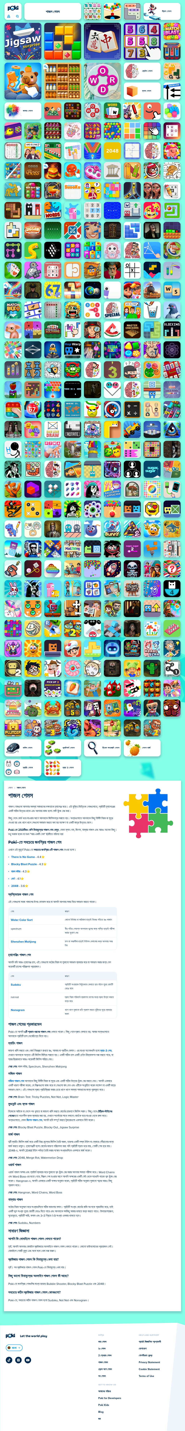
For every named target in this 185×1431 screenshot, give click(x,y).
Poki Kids (103, 1405)
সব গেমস (102, 1376)
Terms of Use (146, 1376)
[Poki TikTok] (9, 1360)
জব (99, 1419)
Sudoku (16, 984)
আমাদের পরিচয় (104, 1391)
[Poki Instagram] (18, 1360)
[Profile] (9, 16)
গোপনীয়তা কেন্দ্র (145, 1355)
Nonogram (18, 1010)
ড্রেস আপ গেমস (105, 1369)
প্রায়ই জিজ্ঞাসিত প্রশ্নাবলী (150, 1342)
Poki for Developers (109, 1398)
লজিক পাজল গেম (16, 1081)
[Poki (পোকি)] (13, 8)
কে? (13, 878)
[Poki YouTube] (28, 1360)
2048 (14, 886)
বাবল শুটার (15, 871)
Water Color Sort (22, 920)
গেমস (10, 788)
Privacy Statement (149, 1362)
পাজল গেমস (21, 788)
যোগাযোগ (143, 1348)
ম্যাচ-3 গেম (105, 1050)
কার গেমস (102, 1342)
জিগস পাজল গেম (34, 1120)
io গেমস (102, 1348)
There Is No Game (23, 857)
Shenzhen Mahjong (23, 941)
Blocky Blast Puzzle (24, 864)
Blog (101, 1412)
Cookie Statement (149, 1369)
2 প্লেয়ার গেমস (104, 1355)
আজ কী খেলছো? (17, 16)
